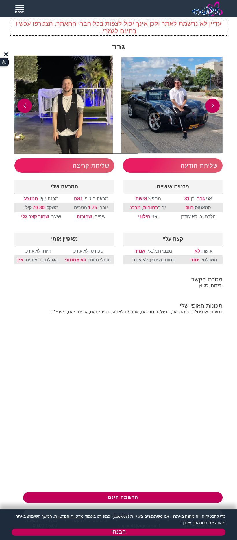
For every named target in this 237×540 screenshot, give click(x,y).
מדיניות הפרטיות (69, 516)
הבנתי (118, 532)
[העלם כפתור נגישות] (6, 54)
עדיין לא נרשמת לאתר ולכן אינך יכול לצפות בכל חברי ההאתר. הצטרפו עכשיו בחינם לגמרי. (118, 27)
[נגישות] (4, 62)
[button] (212, 106)
